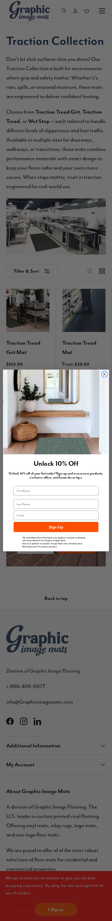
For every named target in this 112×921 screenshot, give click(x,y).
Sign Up (56, 526)
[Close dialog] (104, 374)
